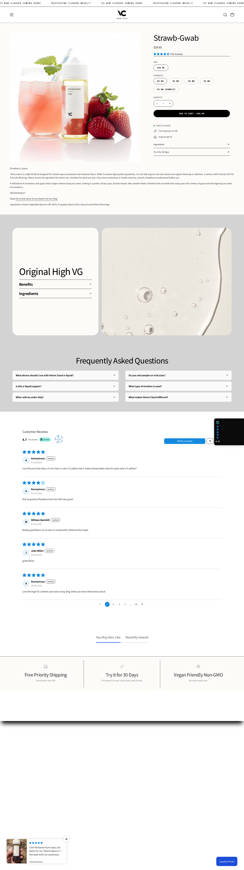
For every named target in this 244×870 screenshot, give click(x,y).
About (128, 754)
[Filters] (210, 441)
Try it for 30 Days (161, 151)
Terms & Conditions (135, 765)
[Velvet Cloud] (122, 14)
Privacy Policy (132, 759)
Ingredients (159, 144)
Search (128, 749)
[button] (225, 14)
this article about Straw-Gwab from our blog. (36, 198)
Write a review (184, 441)
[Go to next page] (143, 604)
